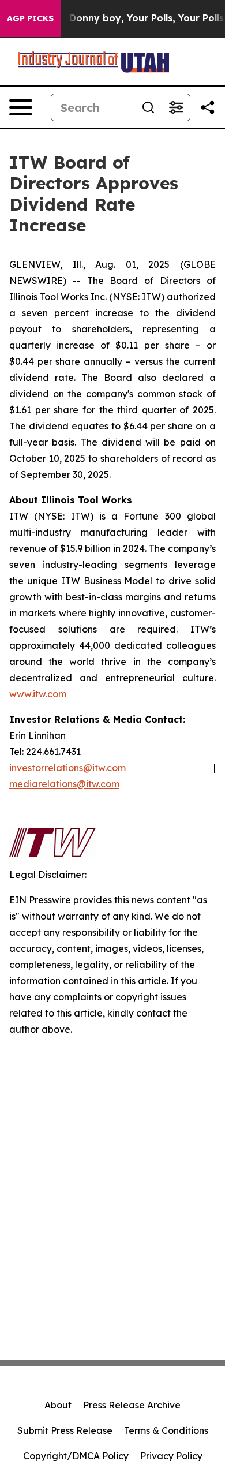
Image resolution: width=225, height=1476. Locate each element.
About (58, 1405)
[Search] (148, 107)
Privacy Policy (171, 1456)
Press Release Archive (132, 1405)
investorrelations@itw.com (67, 768)
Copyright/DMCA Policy (76, 1456)
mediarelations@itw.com (64, 784)
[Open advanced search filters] (176, 107)
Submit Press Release (64, 1430)
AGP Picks (30, 18)
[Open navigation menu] (20, 107)
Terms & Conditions (166, 1430)
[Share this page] (208, 107)
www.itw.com (37, 694)
